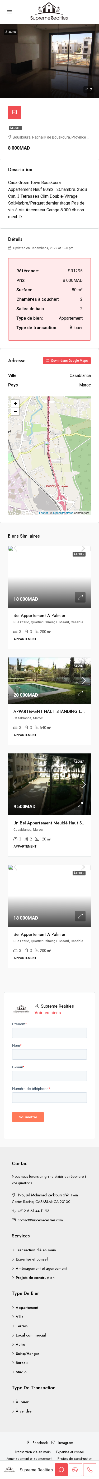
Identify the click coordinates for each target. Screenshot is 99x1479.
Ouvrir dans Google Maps (69, 361)
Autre (20, 1344)
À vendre (23, 1411)
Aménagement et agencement (41, 1268)
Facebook (40, 1442)
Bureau (22, 1362)
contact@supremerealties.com (40, 1220)
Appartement (27, 1307)
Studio (21, 1372)
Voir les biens (48, 1012)
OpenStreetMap (63, 513)
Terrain (22, 1326)
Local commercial (31, 1335)
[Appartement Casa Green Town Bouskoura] (50, 448)
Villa (19, 1316)
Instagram (65, 1442)
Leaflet (43, 513)
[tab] (14, 112)
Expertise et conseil (32, 1259)
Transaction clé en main (36, 1250)
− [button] (15, 411)
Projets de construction (35, 1277)
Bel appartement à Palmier (39, 616)
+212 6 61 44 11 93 (33, 1210)
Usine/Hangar (27, 1353)
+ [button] (15, 403)
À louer (15, 127)
